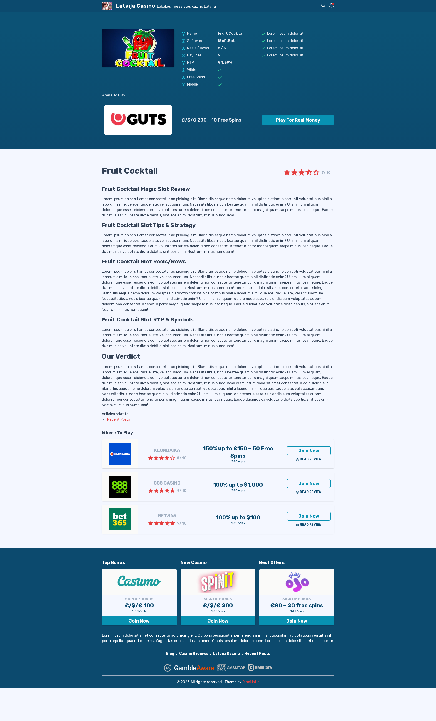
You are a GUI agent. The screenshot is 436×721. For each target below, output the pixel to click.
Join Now (308, 451)
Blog (170, 653)
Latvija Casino (135, 6)
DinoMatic (250, 682)
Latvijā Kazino (226, 653)
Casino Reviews (193, 653)
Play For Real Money (298, 120)
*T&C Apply (238, 461)
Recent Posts (257, 653)
